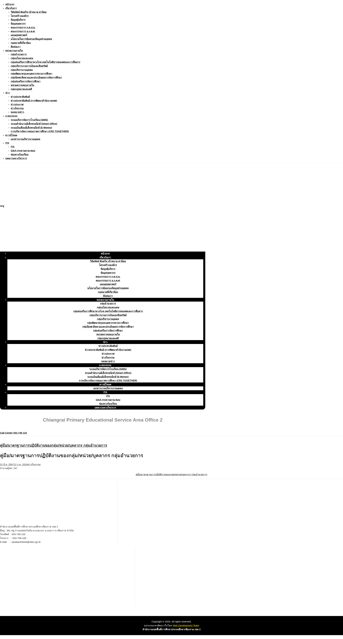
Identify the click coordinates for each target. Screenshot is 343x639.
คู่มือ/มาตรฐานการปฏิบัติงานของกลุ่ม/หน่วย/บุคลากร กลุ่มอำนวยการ (53, 445)
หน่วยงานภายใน (14, 50)
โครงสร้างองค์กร (20, 15)
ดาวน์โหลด (11, 135)
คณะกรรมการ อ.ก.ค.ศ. (23, 31)
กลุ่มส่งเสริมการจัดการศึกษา (25, 81)
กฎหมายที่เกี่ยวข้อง (21, 42)
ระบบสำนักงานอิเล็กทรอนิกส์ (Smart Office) (34, 123)
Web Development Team (186, 625)
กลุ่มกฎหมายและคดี (21, 89)
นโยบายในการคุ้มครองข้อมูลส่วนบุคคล (31, 39)
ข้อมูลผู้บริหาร (18, 19)
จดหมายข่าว (17, 112)
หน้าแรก (9, 4)
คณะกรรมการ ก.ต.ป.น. (23, 27)
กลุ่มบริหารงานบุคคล (22, 69)
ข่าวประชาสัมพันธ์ (20, 96)
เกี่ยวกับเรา (11, 8)
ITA (7, 143)
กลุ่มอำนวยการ (19, 54)
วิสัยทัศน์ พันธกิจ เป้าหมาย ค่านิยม (29, 12)
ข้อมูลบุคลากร (18, 23)
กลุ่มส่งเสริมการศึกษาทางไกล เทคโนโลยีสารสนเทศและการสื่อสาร (45, 62)
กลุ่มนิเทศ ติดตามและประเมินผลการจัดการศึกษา (36, 77)
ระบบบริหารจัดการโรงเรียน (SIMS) (29, 119)
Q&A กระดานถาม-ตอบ (23, 150)
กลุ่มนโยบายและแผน (22, 58)
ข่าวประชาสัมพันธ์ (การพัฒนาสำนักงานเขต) (34, 100)
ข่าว (7, 92)
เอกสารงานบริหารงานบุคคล (25, 139)
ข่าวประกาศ (17, 104)
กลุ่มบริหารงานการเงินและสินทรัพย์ (29, 66)
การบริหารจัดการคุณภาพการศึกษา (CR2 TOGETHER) (40, 131)
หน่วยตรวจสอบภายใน (22, 85)
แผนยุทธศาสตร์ (19, 35)
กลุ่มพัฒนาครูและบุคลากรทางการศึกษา (31, 73)
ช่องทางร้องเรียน (19, 154)
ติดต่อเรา (15, 46)
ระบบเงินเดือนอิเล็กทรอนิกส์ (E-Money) (31, 127)
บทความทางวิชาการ (16, 158)
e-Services (11, 116)
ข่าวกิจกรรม (17, 108)
